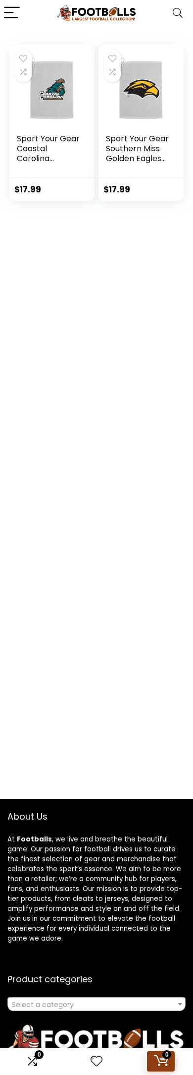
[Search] (178, 13)
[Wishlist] (96, 1061)
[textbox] (96, 1005)
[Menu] (12, 13)
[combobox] (96, 1004)
